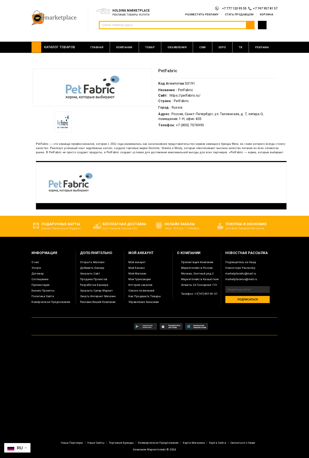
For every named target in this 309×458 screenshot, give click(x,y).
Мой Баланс (136, 267)
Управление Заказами (143, 302)
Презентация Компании (197, 262)
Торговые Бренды (121, 442)
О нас (35, 262)
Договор (38, 273)
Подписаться (248, 299)
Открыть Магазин (92, 262)
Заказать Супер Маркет (96, 290)
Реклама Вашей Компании (98, 302)
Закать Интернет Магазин (98, 296)
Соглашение (40, 279)
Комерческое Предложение (51, 302)
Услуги (36, 267)
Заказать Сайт (90, 273)
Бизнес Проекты (43, 290)
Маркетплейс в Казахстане (200, 279)
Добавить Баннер (92, 267)
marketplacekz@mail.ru (240, 273)
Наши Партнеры (72, 442)
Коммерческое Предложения (158, 442)
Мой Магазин (137, 273)
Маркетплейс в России (197, 267)
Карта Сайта (217, 442)
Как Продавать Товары (144, 296)
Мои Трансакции (139, 279)
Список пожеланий (141, 290)
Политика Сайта (43, 296)
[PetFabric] (63, 122)
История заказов (140, 284)
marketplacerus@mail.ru (241, 279)
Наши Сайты (95, 442)
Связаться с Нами (242, 442)
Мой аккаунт (137, 262)
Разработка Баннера (94, 284)
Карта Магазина (194, 442)
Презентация (41, 284)
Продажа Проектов (93, 279)
